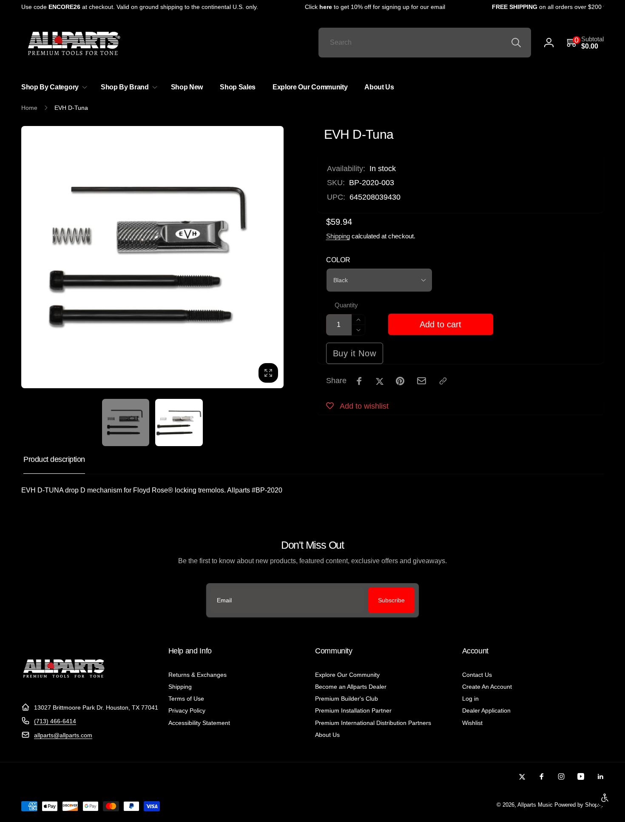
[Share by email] (421, 380)
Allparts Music (535, 805)
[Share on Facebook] (359, 381)
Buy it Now (354, 353)
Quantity (346, 305)
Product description (54, 459)
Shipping (338, 236)
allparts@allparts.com (63, 735)
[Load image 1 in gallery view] (125, 422)
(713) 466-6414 (55, 721)
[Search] (516, 42)
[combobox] (424, 42)
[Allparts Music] (63, 686)
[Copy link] (443, 381)
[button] (585, 43)
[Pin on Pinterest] (400, 381)
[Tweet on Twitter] (379, 381)
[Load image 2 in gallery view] (178, 422)
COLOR (338, 259)
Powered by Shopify (579, 805)
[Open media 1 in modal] (152, 257)
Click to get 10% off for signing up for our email (369, 6)
